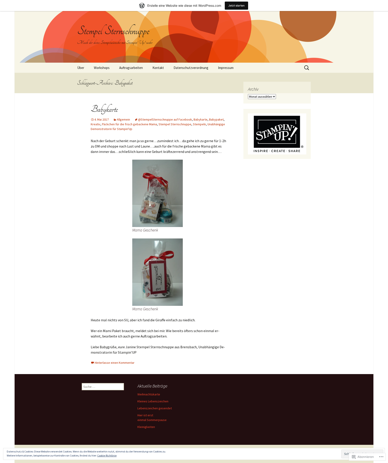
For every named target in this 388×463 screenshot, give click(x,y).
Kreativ (95, 124)
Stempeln (199, 124)
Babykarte (104, 109)
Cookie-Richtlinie (107, 455)
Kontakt (158, 68)
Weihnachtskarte (148, 394)
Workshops (102, 68)
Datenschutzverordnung (191, 68)
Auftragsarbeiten (131, 68)
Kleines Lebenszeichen (152, 401)
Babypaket (216, 119)
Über (80, 68)
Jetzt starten (236, 5)
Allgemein (123, 119)
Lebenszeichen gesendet (154, 408)
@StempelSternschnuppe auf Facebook (165, 119)
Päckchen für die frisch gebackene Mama (129, 124)
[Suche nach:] (307, 68)
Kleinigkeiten (146, 427)
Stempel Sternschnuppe (175, 124)
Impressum (226, 68)
